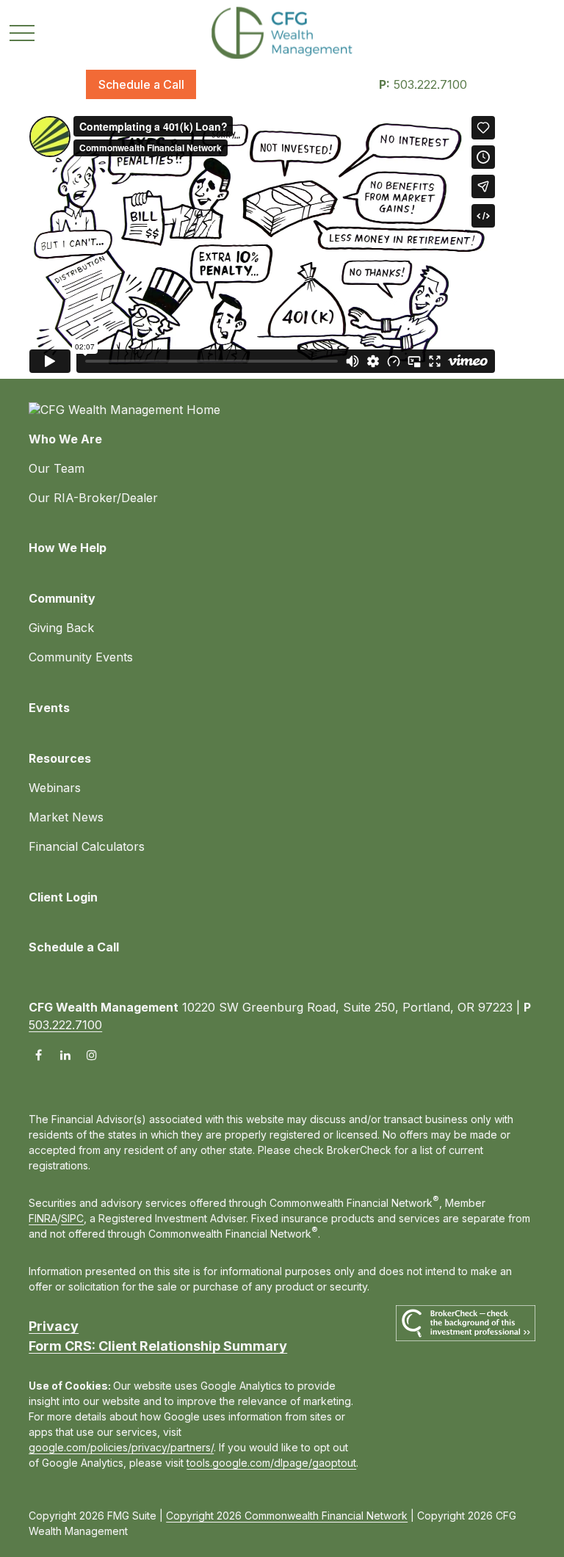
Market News (66, 817)
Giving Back (61, 627)
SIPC (72, 1218)
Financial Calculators (87, 846)
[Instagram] (91, 1054)
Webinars (55, 787)
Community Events (81, 657)
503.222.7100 (423, 84)
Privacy (54, 1326)
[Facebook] (38, 1054)
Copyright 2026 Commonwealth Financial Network (287, 1515)
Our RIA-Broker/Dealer (93, 497)
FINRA (43, 1218)
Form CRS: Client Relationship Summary (158, 1346)
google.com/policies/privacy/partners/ (121, 1447)
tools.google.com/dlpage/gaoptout (271, 1462)
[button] (141, 84)
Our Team (56, 468)
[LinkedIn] (65, 1054)
